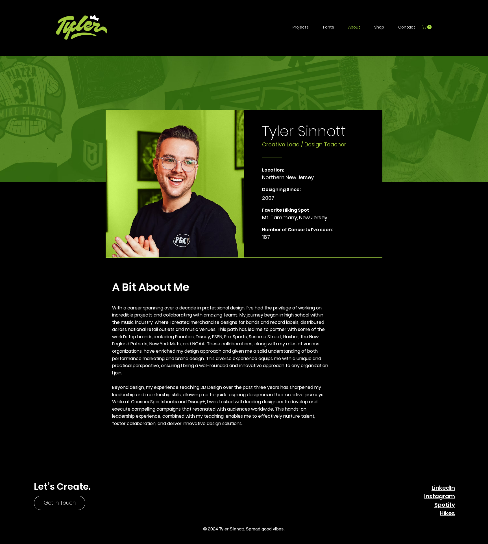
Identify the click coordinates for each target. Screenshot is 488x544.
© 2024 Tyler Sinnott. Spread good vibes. (244, 529)
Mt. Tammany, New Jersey (294, 217)
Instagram (439, 496)
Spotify (444, 505)
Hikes (447, 513)
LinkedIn (443, 488)
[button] (301, 27)
